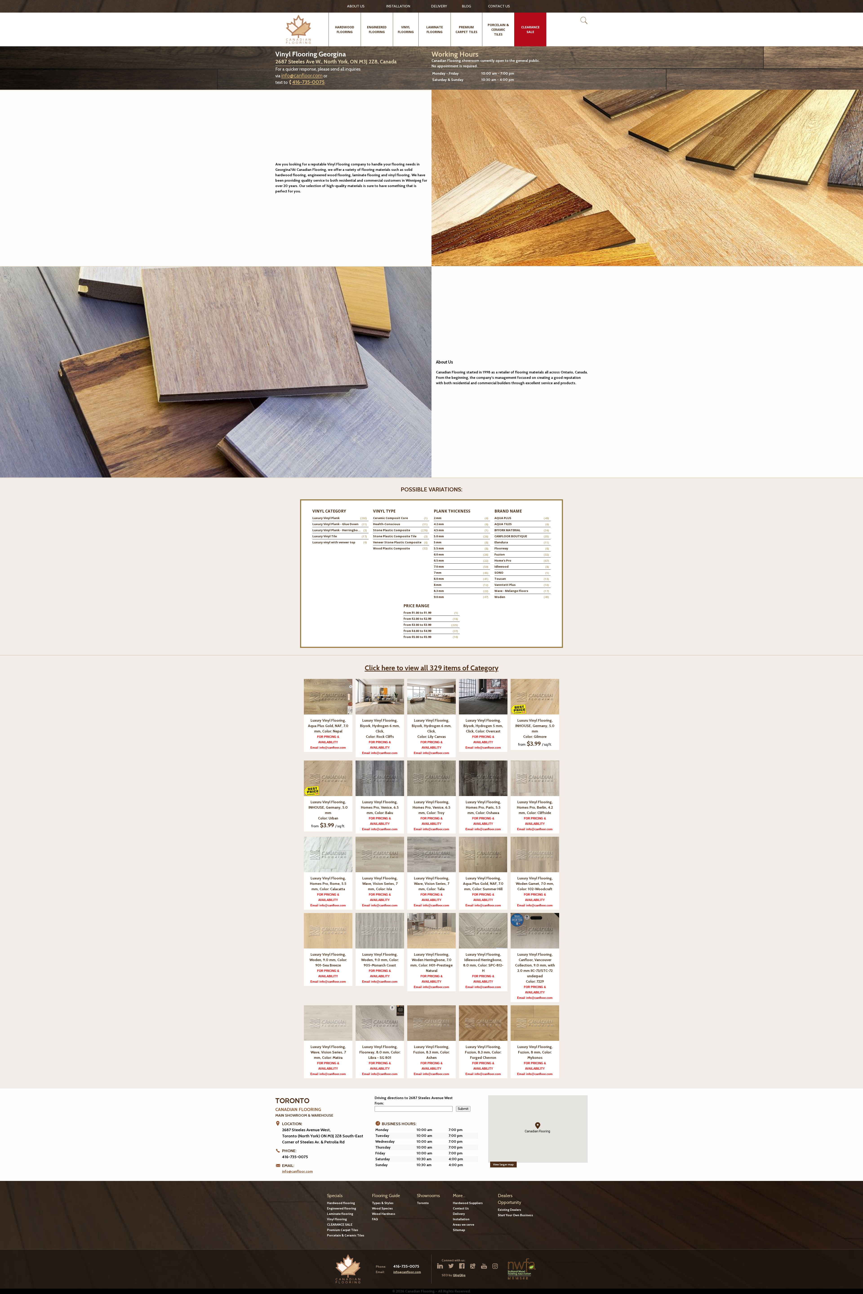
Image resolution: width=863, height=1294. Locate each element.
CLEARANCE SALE (339, 1225)
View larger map (503, 1164)
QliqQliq (459, 1275)
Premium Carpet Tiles (342, 1230)
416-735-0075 (308, 82)
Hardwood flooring (341, 1203)
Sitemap (459, 1230)
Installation (398, 6)
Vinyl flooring (337, 1219)
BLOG (466, 6)
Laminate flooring (340, 1214)
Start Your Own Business (515, 1215)
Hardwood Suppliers (468, 1203)
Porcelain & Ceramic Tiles (345, 1235)
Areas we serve (463, 1225)
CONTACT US (499, 6)
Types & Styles (383, 1203)
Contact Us (461, 1208)
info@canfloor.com (302, 75)
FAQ (375, 1219)
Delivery (439, 6)
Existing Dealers (509, 1210)
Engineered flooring (341, 1208)
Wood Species (382, 1208)
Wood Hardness (383, 1214)
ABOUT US (356, 6)
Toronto (423, 1203)
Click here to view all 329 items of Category (431, 667)
